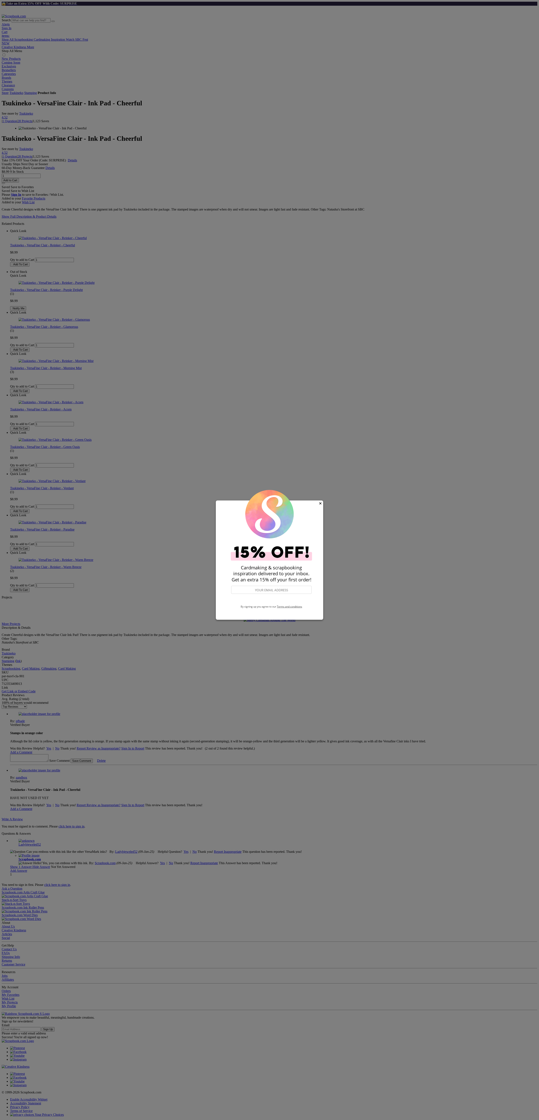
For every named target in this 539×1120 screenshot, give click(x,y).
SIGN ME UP (271, 599)
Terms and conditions (289, 606)
